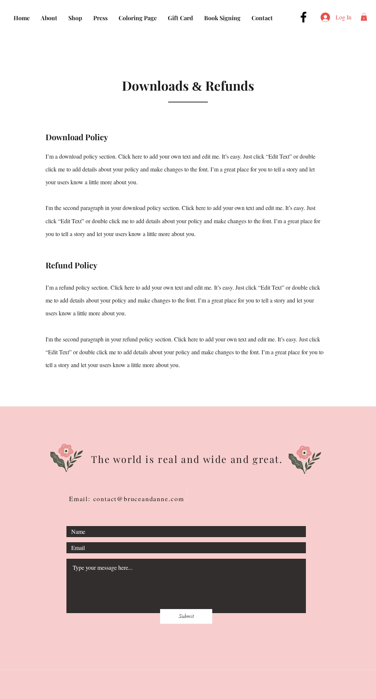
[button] (364, 17)
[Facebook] (303, 17)
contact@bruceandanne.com (138, 498)
